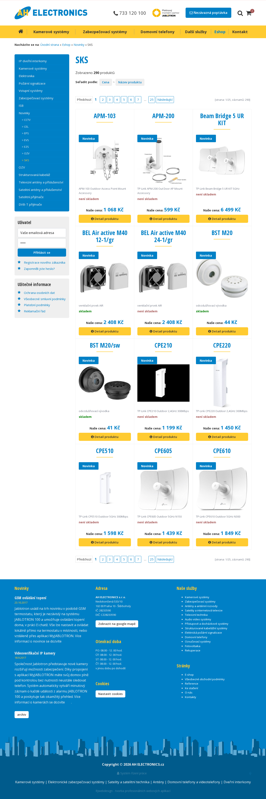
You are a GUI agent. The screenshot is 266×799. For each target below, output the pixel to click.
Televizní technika (196, 615)
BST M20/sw (105, 345)
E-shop (189, 675)
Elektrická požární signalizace (203, 632)
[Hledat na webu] (240, 13)
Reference (191, 683)
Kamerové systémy (33, 68)
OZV (22, 167)
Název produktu (130, 82)
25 (152, 99)
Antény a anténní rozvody (201, 606)
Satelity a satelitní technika (129, 782)
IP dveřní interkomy (33, 61)
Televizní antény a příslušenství (41, 182)
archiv (21, 715)
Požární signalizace (32, 83)
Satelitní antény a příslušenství (40, 190)
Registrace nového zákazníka (44, 262)
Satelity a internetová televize (204, 610)
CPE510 (104, 450)
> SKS (25, 160)
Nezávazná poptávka (210, 12)
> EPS (25, 133)
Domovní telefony (196, 637)
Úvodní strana (49, 45)
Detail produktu (106, 219)
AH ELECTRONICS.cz (148, 764)
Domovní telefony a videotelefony (194, 782)
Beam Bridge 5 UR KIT (222, 119)
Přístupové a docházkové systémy (206, 624)
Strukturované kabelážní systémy (206, 628)
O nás (188, 692)
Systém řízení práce (133, 773)
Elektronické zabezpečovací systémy (76, 782)
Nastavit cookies (110, 694)
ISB (21, 105)
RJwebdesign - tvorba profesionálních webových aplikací (133, 791)
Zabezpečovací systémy (36, 98)
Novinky (79, 45)
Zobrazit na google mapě (116, 624)
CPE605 (163, 450)
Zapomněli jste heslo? (39, 269)
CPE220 (222, 345)
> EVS (25, 140)
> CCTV (26, 120)
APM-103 (105, 116)
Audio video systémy (198, 619)
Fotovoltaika (192, 646)
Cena (105, 82)
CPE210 (163, 345)
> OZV (26, 153)
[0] (248, 13)
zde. (65, 641)
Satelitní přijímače (31, 197)
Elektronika (26, 76)
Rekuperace (192, 650)
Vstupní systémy (31, 91)
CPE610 (222, 450)
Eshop (66, 45)
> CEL (25, 127)
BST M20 (222, 232)
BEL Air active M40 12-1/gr (104, 236)
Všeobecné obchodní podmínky (205, 679)
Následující (164, 99)
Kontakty (190, 697)
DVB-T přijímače (30, 204)
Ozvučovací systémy (198, 641)
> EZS (25, 147)
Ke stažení (191, 688)
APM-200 (163, 116)
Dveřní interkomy (237, 782)
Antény (159, 782)
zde (68, 702)
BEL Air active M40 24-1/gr (163, 236)
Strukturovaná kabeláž (34, 175)
